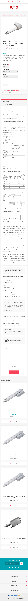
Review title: (5, 348)
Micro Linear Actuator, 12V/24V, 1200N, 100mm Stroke (14, 412)
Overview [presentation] (5, 98)
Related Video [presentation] (6, 101)
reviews (13, 48)
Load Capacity (6, 69)
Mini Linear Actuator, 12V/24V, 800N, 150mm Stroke (14, 454)
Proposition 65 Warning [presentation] (8, 104)
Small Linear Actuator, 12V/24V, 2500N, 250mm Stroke (14, 538)
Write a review (19, 48)
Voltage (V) (5, 64)
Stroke (4, 74)
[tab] (14, 98)
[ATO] (3, 13)
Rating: (14, 366)
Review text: (5, 354)
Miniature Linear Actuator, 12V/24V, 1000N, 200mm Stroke (14, 497)
